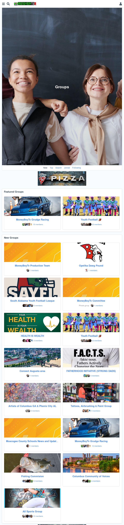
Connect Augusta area (32, 371)
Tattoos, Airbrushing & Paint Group (91, 406)
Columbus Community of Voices (91, 476)
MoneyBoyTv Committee (91, 300)
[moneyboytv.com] (65, 4)
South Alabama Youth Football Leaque (32, 300)
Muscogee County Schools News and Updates (32, 441)
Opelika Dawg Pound (91, 265)
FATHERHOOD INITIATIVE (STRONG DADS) (91, 371)
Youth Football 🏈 (91, 219)
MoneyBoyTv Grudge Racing (32, 219)
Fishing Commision (32, 476)
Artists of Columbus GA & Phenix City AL (32, 406)
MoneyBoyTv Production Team (32, 265)
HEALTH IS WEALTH (32, 335)
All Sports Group (32, 511)
